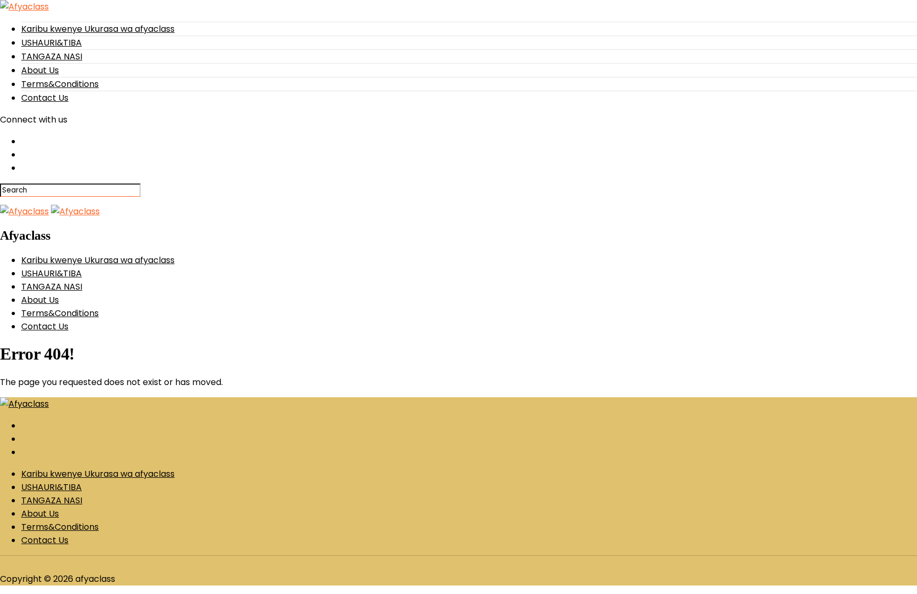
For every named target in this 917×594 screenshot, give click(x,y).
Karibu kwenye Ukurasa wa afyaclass (98, 29)
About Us (40, 70)
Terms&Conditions (60, 84)
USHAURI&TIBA (51, 43)
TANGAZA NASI (51, 56)
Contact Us (44, 98)
